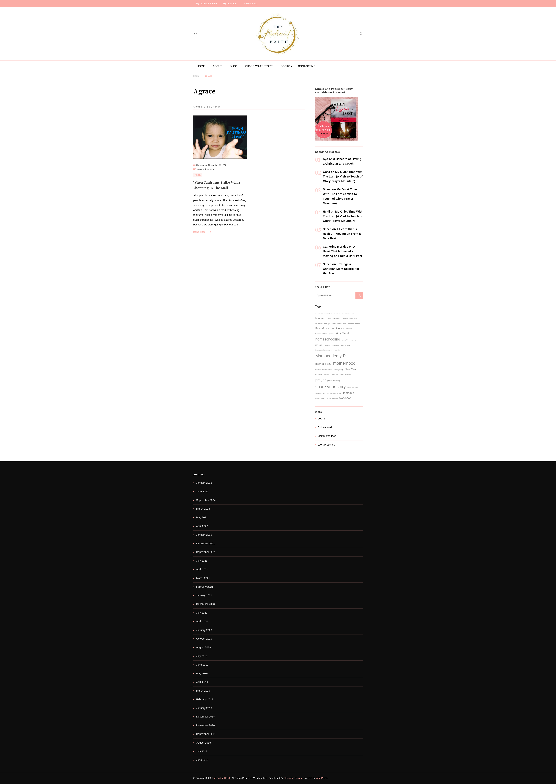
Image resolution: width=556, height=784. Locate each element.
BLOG (233, 66)
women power (320, 398)
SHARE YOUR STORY (259, 66)
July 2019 (201, 656)
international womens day (324, 350)
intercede (327, 345)
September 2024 (205, 500)
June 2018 (202, 759)
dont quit (327, 324)
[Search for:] (335, 295)
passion (326, 374)
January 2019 (204, 708)
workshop (345, 397)
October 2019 (204, 638)
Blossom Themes (293, 778)
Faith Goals (322, 328)
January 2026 (204, 482)
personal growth (345, 374)
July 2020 (201, 612)
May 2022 (202, 517)
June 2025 (202, 491)
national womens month (323, 369)
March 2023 (203, 508)
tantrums (348, 392)
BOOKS (285, 66)
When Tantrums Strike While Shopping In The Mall (216, 185)
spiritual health (320, 393)
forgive (335, 328)
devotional (318, 324)
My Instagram (230, 3)
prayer (320, 380)
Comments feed (327, 436)
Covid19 (345, 319)
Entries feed (325, 427)
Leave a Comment (205, 168)
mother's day (323, 363)
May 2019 (202, 673)
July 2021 (201, 560)
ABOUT (217, 66)
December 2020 (205, 604)
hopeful (353, 340)
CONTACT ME (306, 66)
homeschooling (327, 339)
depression (353, 319)
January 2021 (204, 595)
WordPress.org (326, 444)
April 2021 (202, 569)
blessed (320, 318)
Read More (199, 232)
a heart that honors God (323, 314)
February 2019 (204, 699)
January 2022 (204, 534)
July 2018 (201, 751)
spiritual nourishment (334, 393)
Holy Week (343, 333)
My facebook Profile (206, 3)
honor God (345, 340)
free (342, 329)
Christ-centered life (333, 319)
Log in (321, 418)
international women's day (341, 345)
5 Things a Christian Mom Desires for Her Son (341, 269)
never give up (338, 369)
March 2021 (203, 578)
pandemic (318, 374)
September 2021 (205, 552)
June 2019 (202, 664)
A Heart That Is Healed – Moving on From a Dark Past (342, 233)
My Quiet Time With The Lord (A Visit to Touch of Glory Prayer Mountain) (343, 176)
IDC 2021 (318, 345)
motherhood (344, 363)
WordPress (321, 778)
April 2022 (202, 526)
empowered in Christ (339, 324)
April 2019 (202, 682)
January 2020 (204, 630)
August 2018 (203, 742)
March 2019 (203, 690)
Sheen (327, 189)
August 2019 (203, 647)
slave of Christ (353, 387)
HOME (201, 66)
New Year (351, 369)
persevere (334, 374)
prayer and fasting (333, 380)
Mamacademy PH (332, 355)
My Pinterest (250, 3)
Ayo (325, 159)
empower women (354, 324)
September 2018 (205, 734)
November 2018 (205, 725)
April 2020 (202, 621)
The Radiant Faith (221, 778)
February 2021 (204, 586)
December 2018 (205, 716)
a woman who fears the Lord (344, 314)
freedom (349, 329)
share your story (330, 386)
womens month (332, 398)
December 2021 (205, 543)
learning (337, 350)
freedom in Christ (321, 334)
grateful (331, 334)
